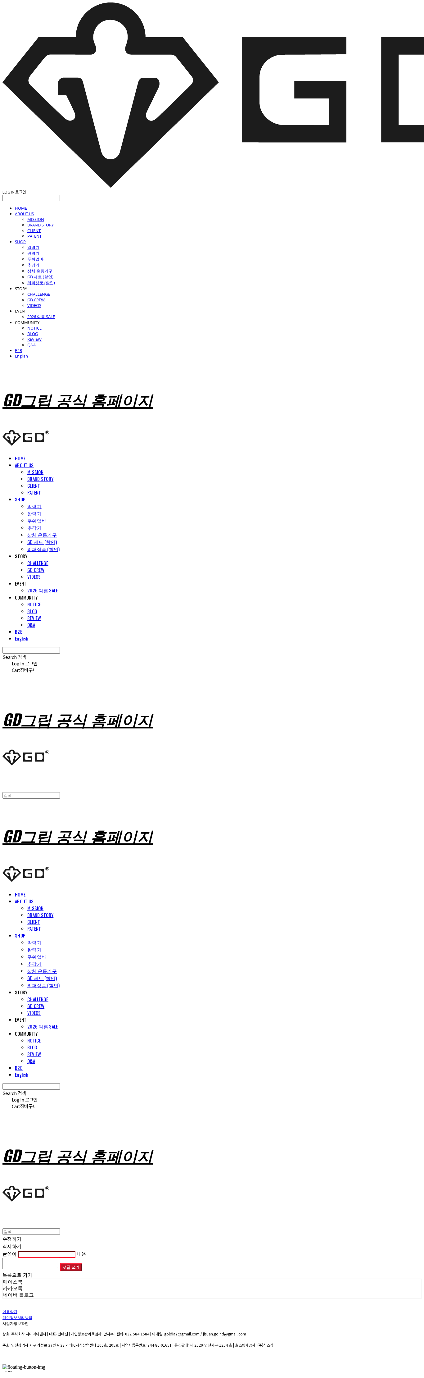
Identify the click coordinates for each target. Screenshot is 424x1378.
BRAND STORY (40, 225)
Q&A (31, 345)
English (21, 356)
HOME (21, 208)
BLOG (32, 333)
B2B (18, 350)
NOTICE (34, 328)
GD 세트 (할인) (40, 277)
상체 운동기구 (39, 271)
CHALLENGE (38, 294)
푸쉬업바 (35, 259)
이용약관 (9, 1311)
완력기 (33, 253)
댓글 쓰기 (71, 1267)
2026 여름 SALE (41, 316)
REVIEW (34, 339)
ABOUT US (24, 214)
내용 (82, 1253)
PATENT (34, 236)
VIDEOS (34, 305)
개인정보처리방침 (17, 1317)
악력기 (33, 247)
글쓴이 (9, 1253)
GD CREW (36, 300)
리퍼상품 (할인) (41, 282)
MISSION (35, 219)
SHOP (20, 241)
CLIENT (34, 230)
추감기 (33, 265)
